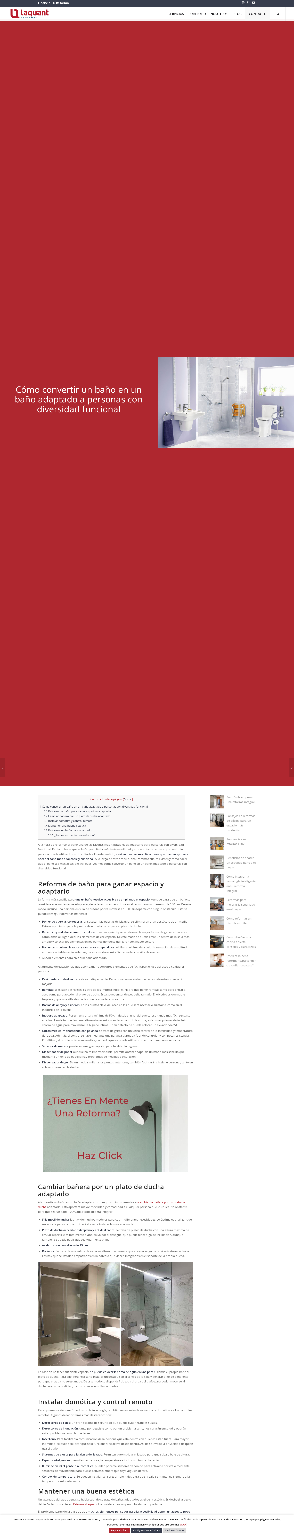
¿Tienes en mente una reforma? (71, 835)
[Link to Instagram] (243, 2)
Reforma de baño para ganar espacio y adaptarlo (77, 811)
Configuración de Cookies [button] (146, 1530)
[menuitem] (176, 14)
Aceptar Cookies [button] (119, 1530)
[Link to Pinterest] (248, 2)
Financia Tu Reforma (53, 3)
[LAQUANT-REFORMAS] (30, 14)
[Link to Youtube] (253, 2)
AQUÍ (183, 1524)
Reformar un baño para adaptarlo (68, 830)
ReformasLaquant (85, 1504)
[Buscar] (277, 14)
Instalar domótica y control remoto (68, 821)
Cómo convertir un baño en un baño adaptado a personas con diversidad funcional (94, 806)
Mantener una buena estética (65, 825)
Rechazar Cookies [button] (174, 1530)
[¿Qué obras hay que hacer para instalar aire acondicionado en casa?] (291, 767)
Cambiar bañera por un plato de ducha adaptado (77, 816)
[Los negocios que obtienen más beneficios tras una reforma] (2, 767)
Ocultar (128, 799)
